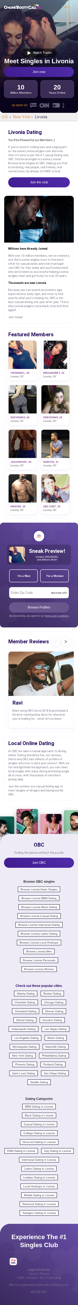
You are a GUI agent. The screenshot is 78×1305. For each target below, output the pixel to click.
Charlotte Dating (25, 1002)
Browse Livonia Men (39, 951)
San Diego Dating (55, 1073)
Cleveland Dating (25, 1011)
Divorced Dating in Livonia (39, 1142)
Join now (39, 72)
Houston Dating (52, 1020)
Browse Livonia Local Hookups (39, 942)
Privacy (44, 1273)
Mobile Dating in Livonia (39, 1195)
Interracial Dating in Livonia (39, 1159)
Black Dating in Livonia (39, 1115)
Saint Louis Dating (23, 1073)
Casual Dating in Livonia (39, 1124)
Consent (32, 1277)
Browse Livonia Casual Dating (39, 916)
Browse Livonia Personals (39, 960)
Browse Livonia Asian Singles (39, 889)
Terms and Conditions (57, 616)
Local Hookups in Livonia (39, 1186)
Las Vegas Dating (55, 1029)
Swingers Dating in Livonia (39, 1213)
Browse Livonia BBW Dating (39, 898)
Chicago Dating (53, 1002)
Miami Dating (55, 1037)
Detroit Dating (25, 1020)
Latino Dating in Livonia (39, 1168)
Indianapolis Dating (23, 1029)
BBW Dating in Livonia (39, 1106)
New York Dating (22, 1055)
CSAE (20, 1277)
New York (22, 116)
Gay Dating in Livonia (57, 1150)
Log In (66, 6)
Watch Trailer (41, 52)
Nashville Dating (55, 1046)
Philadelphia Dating (54, 1055)
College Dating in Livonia (39, 1133)
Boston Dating (52, 993)
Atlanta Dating (26, 993)
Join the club (39, 182)
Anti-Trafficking (50, 1277)
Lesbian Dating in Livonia (39, 1177)
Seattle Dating (39, 1082)
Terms (33, 1273)
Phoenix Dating (24, 1064)
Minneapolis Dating (24, 1046)
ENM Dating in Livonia (21, 1150)
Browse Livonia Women (39, 969)
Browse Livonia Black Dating (39, 907)
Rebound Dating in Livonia (39, 1204)
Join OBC (39, 862)
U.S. (5, 116)
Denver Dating (54, 1011)
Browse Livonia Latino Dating (39, 933)
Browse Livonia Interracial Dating (39, 924)
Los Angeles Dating (26, 1037)
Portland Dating (53, 1064)
